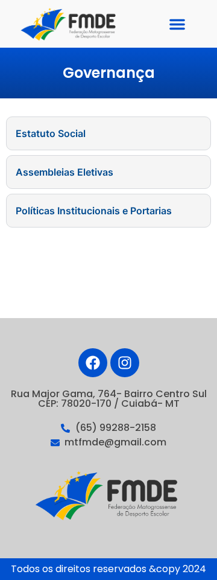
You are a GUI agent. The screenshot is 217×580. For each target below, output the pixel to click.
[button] (177, 24)
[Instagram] (124, 362)
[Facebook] (92, 362)
